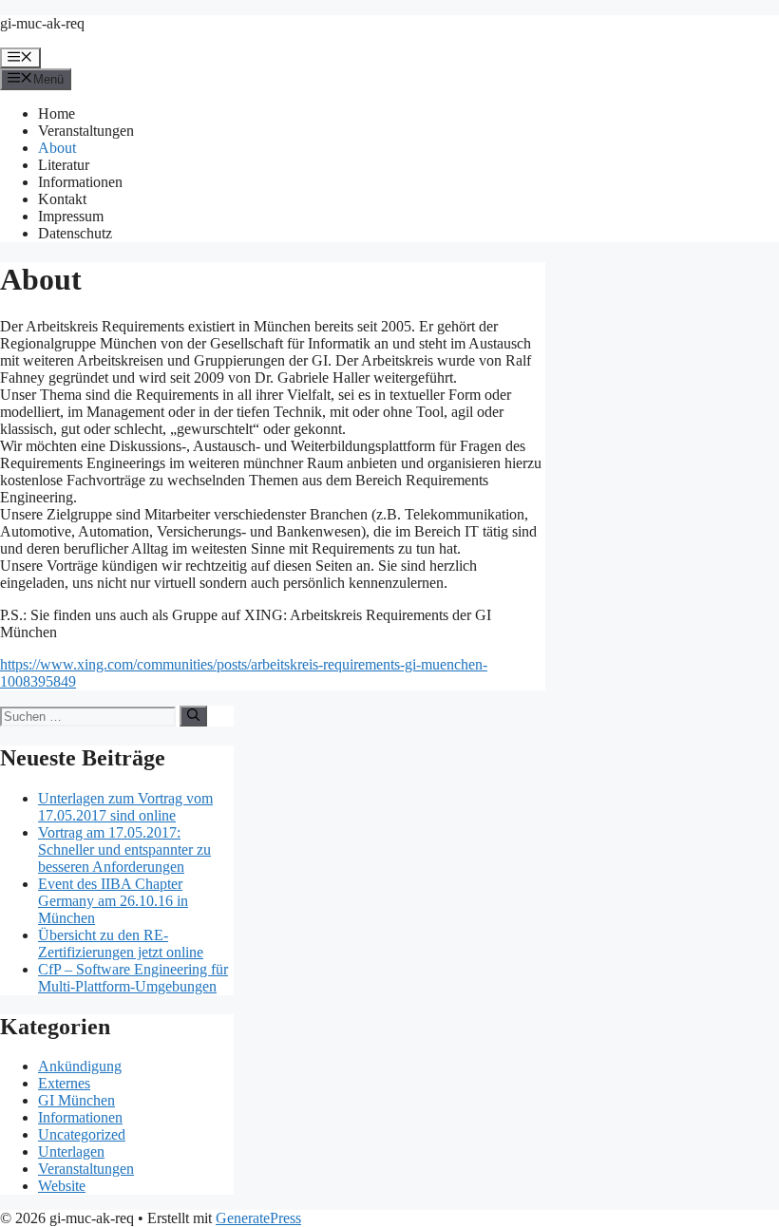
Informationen (80, 182)
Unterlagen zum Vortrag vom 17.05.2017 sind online (125, 806)
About (57, 148)
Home (56, 113)
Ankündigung (80, 1066)
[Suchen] (193, 716)
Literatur (63, 165)
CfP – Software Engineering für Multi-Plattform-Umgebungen (133, 977)
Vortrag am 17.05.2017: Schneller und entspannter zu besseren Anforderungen (124, 849)
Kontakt (62, 199)
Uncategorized (81, 1134)
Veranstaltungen (86, 131)
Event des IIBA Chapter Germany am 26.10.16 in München (113, 901)
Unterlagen (71, 1151)
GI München (76, 1100)
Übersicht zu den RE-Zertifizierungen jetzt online (120, 943)
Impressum (71, 216)
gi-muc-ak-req (42, 23)
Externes (64, 1083)
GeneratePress (258, 1218)
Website (62, 1186)
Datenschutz (75, 233)
